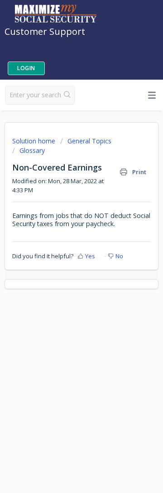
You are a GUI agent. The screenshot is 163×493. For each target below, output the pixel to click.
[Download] (65, 240)
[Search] (67, 95)
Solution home (34, 141)
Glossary (32, 150)
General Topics (89, 141)
